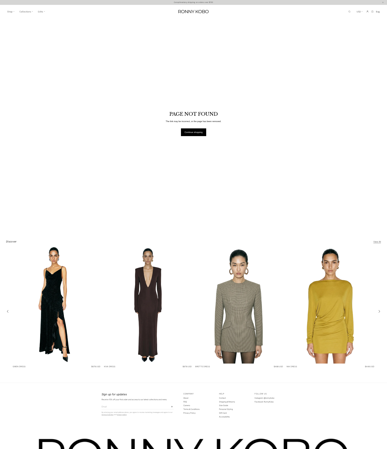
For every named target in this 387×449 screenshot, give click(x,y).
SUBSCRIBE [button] (194, 72)
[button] (232, 22)
